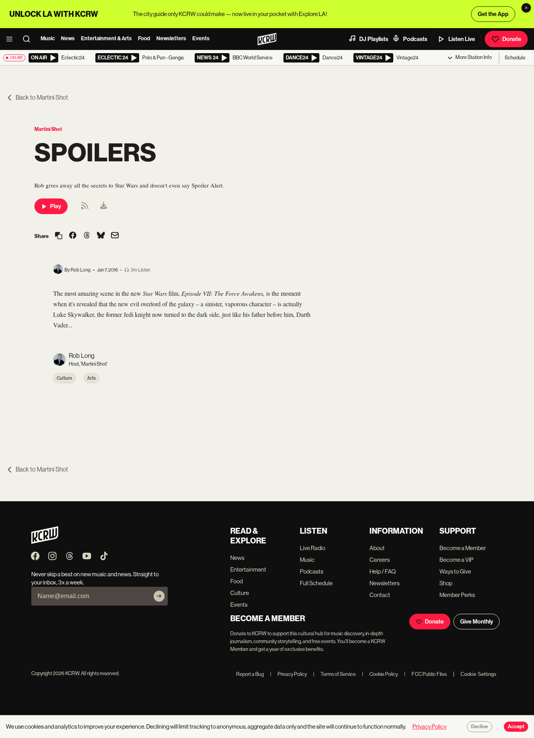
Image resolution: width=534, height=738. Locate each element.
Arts (91, 378)
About (377, 548)
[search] (29, 39)
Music (48, 38)
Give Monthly (476, 621)
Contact (379, 594)
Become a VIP (456, 559)
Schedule (515, 58)
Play (55, 206)
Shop (445, 583)
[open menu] (11, 39)
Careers (379, 559)
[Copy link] (59, 236)
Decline (479, 727)
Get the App (493, 14)
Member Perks (457, 594)
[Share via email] (115, 236)
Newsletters (171, 38)
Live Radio (312, 548)
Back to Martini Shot (42, 97)
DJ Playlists (373, 39)
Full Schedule (316, 583)
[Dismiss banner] (526, 8)
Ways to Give (455, 571)
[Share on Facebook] (73, 236)
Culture (64, 378)
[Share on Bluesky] (101, 236)
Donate (511, 39)
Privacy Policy (288, 674)
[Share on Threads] (87, 236)
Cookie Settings (478, 674)
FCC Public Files (425, 674)
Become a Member (462, 548)
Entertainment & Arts (106, 38)
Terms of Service (334, 674)
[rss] (85, 208)
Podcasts (415, 39)
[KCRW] (44, 541)
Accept (516, 727)
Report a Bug (250, 674)
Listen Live (461, 39)
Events (201, 38)
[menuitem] (103, 206)
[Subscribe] (159, 596)
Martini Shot (48, 129)
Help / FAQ (382, 571)
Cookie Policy (380, 674)
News (68, 38)
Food (144, 38)
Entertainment (248, 569)
